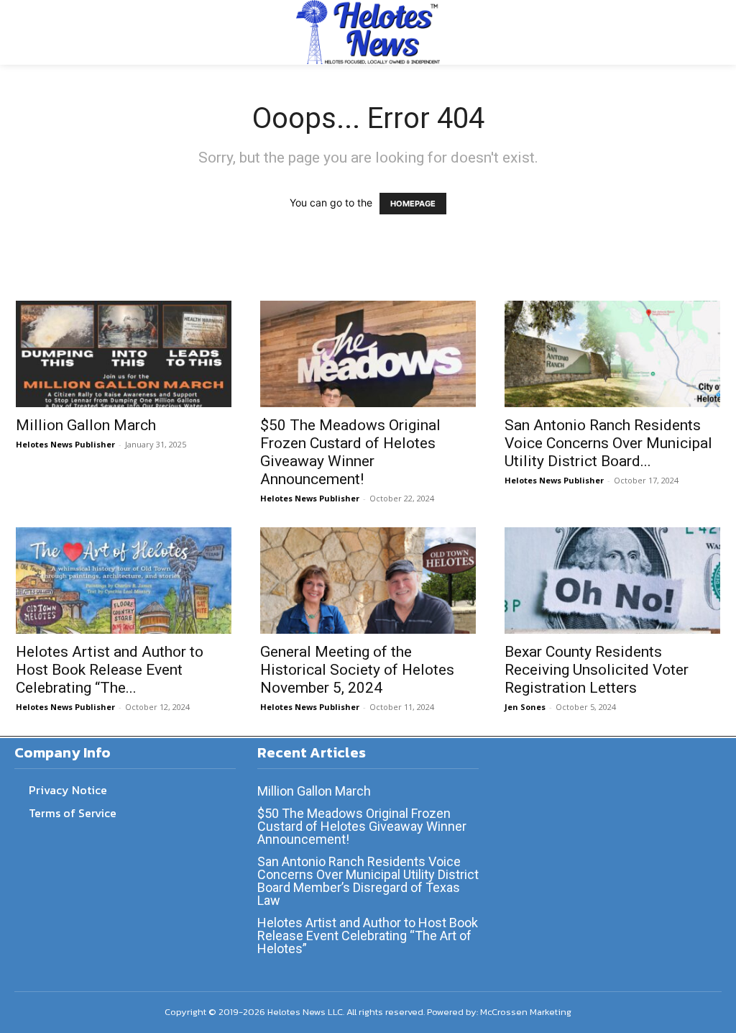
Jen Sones (525, 706)
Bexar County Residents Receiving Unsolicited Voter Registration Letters (597, 669)
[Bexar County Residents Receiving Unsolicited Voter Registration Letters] (612, 580)
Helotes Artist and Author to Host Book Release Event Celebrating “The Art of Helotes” (367, 935)
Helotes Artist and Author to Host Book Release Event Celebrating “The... (109, 669)
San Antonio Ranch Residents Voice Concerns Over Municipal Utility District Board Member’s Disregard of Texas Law (368, 881)
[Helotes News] (368, 32)
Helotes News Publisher (65, 444)
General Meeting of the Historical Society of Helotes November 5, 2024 (357, 669)
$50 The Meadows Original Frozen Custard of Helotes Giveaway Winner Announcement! (350, 452)
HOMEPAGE (413, 204)
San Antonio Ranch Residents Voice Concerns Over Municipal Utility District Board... (608, 443)
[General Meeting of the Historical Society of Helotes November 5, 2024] (368, 580)
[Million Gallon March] (123, 354)
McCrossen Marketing (525, 1012)
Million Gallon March (86, 425)
